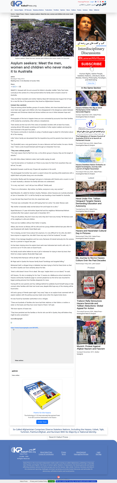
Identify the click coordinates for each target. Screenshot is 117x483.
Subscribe (91, 83)
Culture (73, 10)
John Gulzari (96, 264)
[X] (20, 87)
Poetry (79, 10)
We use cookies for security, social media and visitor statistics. (76, 481)
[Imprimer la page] (16, 87)
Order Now (42, 422)
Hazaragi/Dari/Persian (81, 454)
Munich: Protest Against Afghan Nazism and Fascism (91, 348)
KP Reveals (28, 10)
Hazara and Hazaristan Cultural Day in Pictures (91, 232)
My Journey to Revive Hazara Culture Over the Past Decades (91, 259)
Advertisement (81, 452)
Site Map (98, 454)
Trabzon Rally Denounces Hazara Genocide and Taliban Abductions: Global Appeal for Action (90, 304)
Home (13, 14)
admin (13, 77)
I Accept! (51, 481)
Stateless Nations (38, 10)
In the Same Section (91, 88)
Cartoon (85, 10)
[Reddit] (18, 87)
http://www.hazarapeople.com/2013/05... (25, 328)
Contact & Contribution (46, 454)
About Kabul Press (46, 452)
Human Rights (18, 10)
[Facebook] (13, 87)
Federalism (48, 10)
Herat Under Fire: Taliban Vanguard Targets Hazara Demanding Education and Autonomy (88, 202)
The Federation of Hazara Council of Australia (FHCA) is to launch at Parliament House (90, 138)
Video (91, 10)
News (68, 10)
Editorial (96, 10)
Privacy (63, 452)
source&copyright (16, 319)
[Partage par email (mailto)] (11, 87)
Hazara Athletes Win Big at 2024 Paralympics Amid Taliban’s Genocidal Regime (89, 110)
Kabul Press (20, 14)
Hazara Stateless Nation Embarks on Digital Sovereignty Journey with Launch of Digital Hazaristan (91, 166)
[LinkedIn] (15, 87)
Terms (64, 454)
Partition (56, 10)
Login (98, 452)
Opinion (62, 10)
